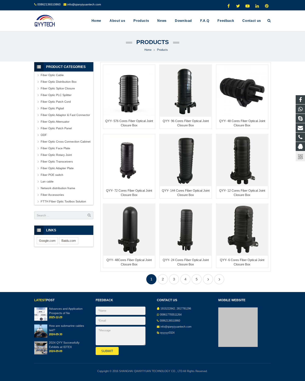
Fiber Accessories (52, 194)
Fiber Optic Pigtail (52, 108)
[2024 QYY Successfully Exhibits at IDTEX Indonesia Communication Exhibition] (40, 353)
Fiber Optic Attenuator (55, 121)
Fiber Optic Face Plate (55, 148)
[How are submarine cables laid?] (40, 336)
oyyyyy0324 (167, 332)
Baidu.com (68, 240)
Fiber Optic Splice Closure (58, 88)
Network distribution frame (58, 188)
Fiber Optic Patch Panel (56, 128)
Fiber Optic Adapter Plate (57, 168)
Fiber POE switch (52, 174)
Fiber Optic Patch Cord (56, 101)
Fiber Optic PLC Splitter (56, 95)
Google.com (47, 240)
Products (152, 42)
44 (219, 279)
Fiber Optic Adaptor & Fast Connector (65, 115)
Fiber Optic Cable (52, 75)
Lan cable (47, 181)
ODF (44, 135)
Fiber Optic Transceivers (57, 161)
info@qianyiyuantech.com (84, 4)
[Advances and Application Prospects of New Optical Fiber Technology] (40, 319)
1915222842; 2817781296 (175, 308)
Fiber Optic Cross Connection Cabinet (65, 141)
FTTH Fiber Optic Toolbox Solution (63, 201)
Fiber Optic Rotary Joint (56, 155)
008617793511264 (171, 314)
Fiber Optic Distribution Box (59, 81)
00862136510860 (49, 4)
